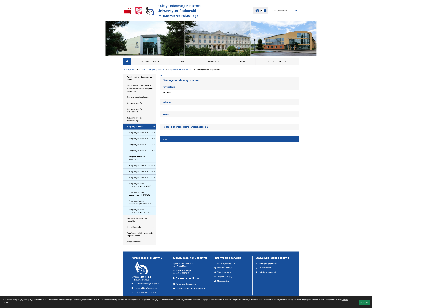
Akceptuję (365, 303)
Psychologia (169, 86)
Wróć (162, 75)
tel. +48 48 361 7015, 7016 (146, 292)
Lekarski (167, 101)
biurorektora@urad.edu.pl (147, 288)
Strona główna (129, 69)
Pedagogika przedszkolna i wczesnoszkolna (185, 126)
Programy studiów (156, 69)
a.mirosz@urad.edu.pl (182, 270)
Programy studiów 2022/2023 (180, 69)
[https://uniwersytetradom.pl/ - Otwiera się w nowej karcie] (150, 11)
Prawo (166, 114)
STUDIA (142, 69)
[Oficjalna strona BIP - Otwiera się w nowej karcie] (127, 11)
